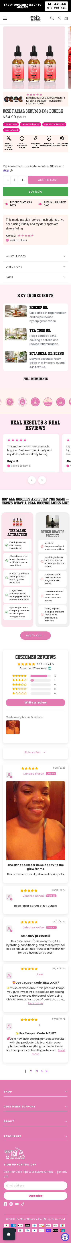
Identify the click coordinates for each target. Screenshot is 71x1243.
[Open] (9, 1234)
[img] (29, 768)
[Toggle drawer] (5, 18)
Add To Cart (35, 635)
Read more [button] (35, 1003)
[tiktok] (23, 1204)
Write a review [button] (36, 702)
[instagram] (11, 1204)
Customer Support (20, 1106)
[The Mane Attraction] (35, 18)
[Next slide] (42, 480)
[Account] (59, 18)
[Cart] (66, 18)
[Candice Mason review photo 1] (35, 820)
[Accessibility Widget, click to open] (65, 1237)
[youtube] (17, 1204)
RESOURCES (12, 1136)
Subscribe (36, 1196)
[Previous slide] (32, 480)
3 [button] (37, 1071)
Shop (8, 1091)
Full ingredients (35, 378)
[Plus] (22, 180)
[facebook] (5, 1204)
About (9, 1121)
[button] (19, 676)
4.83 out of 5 (45, 664)
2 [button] (31, 1071)
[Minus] (7, 180)
